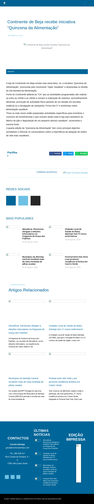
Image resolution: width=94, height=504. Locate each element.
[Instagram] (35, 200)
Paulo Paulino (42, 499)
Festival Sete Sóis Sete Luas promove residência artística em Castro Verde (76, 260)
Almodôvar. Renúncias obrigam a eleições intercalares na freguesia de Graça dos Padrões (33, 234)
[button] (85, 3)
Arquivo (10, 71)
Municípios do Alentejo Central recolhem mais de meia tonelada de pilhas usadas (33, 260)
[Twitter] (23, 200)
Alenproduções (55, 499)
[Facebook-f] (11, 200)
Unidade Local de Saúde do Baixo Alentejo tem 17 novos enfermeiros (76, 232)
